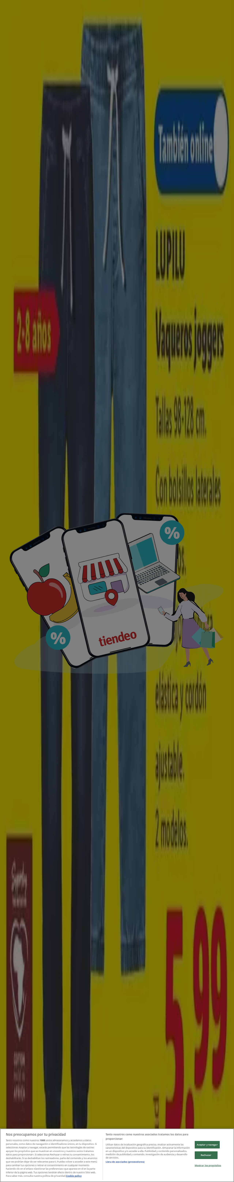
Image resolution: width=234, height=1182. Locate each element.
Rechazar (206, 1155)
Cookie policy (74, 1175)
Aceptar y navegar (207, 1144)
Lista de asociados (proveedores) (125, 1161)
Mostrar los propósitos (208, 1165)
